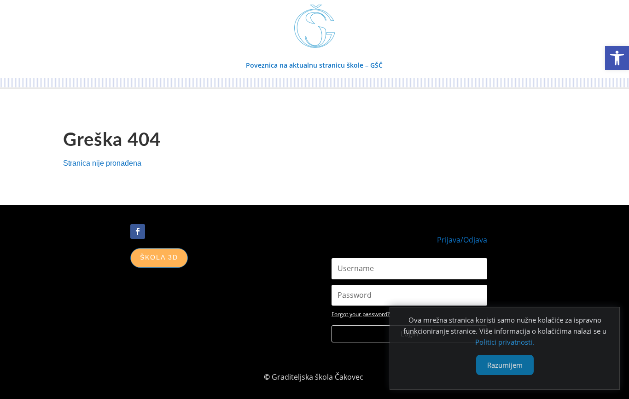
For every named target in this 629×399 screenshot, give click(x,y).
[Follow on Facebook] (137, 231)
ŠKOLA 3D (159, 257)
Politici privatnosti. (504, 342)
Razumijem (505, 365)
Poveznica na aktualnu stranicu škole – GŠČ (314, 65)
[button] (617, 58)
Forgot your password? (361, 314)
